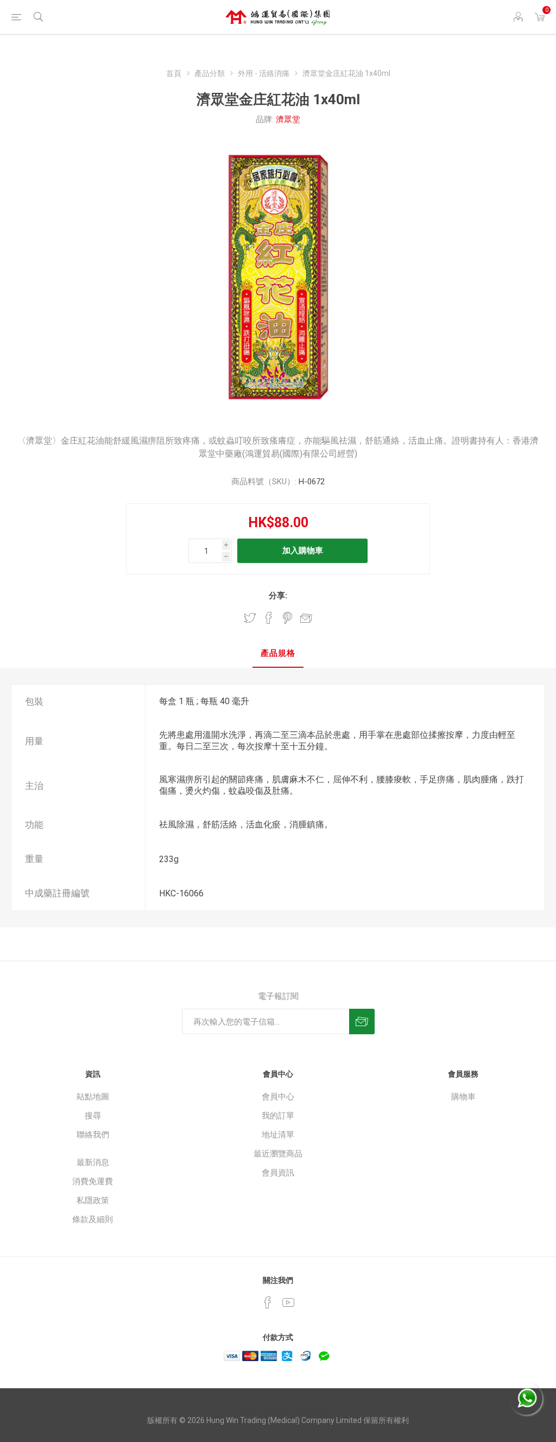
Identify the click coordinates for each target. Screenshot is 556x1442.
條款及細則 (92, 1219)
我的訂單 (278, 1116)
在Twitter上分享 (250, 618)
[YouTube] (288, 1302)
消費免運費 (92, 1181)
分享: (278, 595)
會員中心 (278, 1097)
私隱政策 (93, 1200)
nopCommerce (299, 1409)
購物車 (463, 1097)
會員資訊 (278, 1173)
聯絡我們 (93, 1135)
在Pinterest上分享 (287, 618)
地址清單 (278, 1135)
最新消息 (93, 1162)
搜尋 (93, 1116)
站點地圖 (93, 1097)
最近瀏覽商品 (278, 1154)
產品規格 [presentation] (278, 653)
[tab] (278, 654)
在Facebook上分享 (269, 618)
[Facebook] (267, 1302)
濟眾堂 (288, 119)
